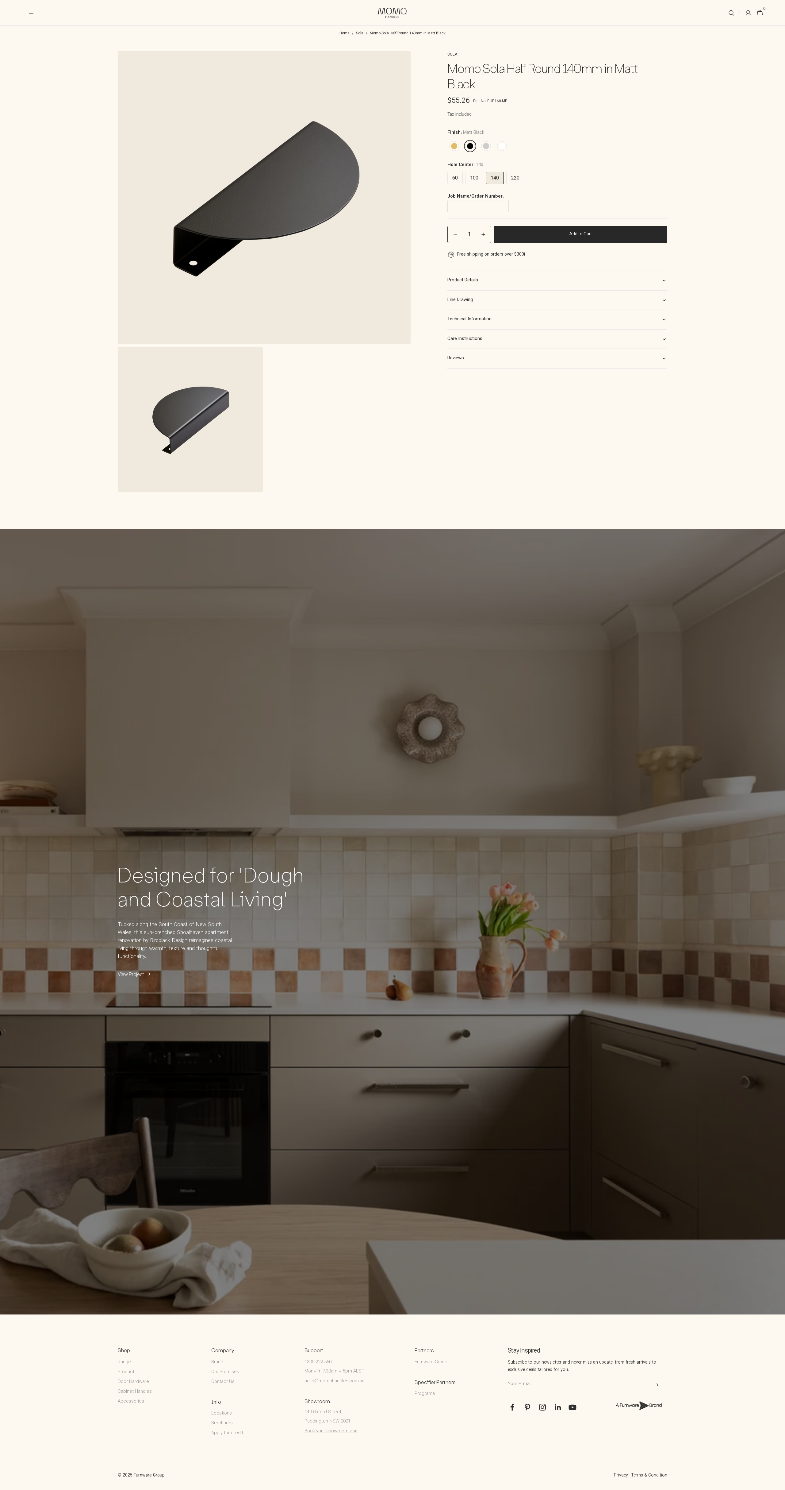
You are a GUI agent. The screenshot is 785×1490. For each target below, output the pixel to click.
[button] (731, 13)
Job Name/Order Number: (475, 196)
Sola (359, 33)
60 (455, 178)
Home (344, 33)
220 (515, 178)
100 (474, 178)
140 (495, 178)
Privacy (621, 1475)
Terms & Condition (649, 1475)
